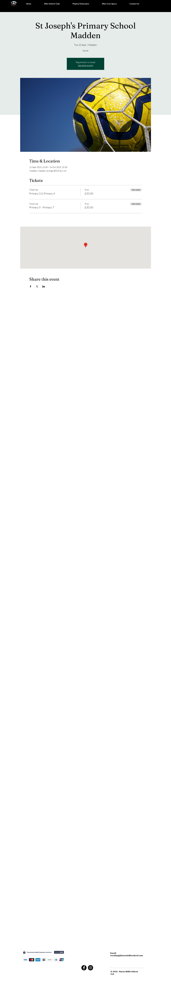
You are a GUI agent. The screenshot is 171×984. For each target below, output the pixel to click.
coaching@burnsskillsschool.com (126, 955)
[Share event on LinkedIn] (43, 286)
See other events (85, 65)
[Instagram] (90, 967)
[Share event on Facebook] (30, 286)
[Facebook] (84, 967)
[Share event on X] (37, 286)
